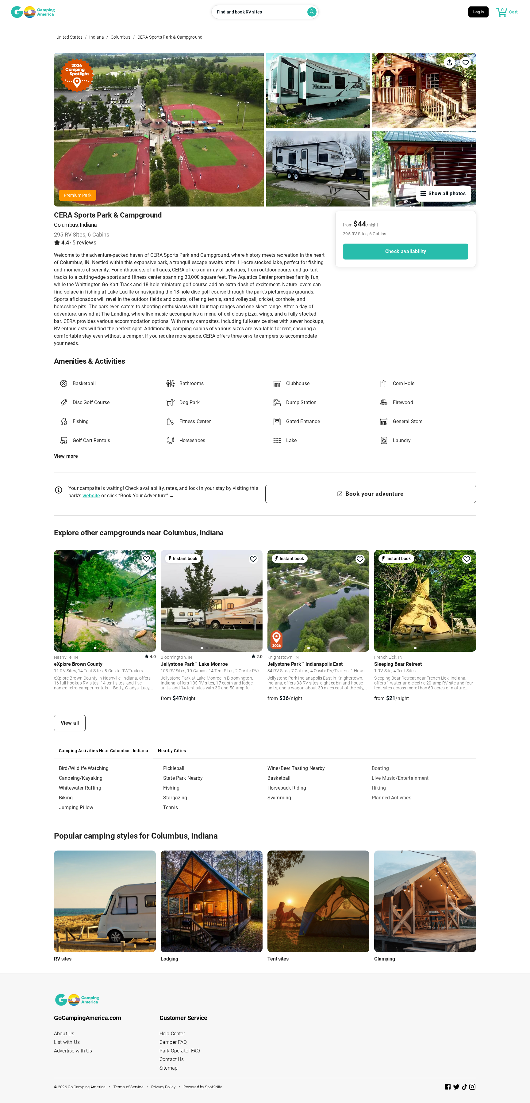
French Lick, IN (388, 657)
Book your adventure (374, 493)
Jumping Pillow (76, 807)
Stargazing (175, 798)
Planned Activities (391, 798)
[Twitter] (457, 1088)
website (91, 495)
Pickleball (174, 768)
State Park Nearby (183, 778)
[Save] (465, 62)
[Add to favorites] (146, 559)
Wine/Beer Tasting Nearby (296, 768)
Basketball (279, 778)
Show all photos (447, 193)
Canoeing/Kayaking (81, 778)
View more (66, 456)
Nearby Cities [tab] (172, 750)
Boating (380, 768)
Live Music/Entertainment (400, 778)
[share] (449, 62)
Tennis (170, 807)
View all (70, 723)
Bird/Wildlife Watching (84, 768)
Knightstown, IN (283, 657)
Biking (66, 798)
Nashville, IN (66, 657)
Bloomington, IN (176, 657)
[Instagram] (472, 1088)
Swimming (279, 798)
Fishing (171, 788)
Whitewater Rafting (80, 788)
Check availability (405, 251)
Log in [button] (478, 11)
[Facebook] (448, 1088)
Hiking (379, 788)
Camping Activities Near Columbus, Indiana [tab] (103, 750)
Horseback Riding (286, 788)
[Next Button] (149, 600)
